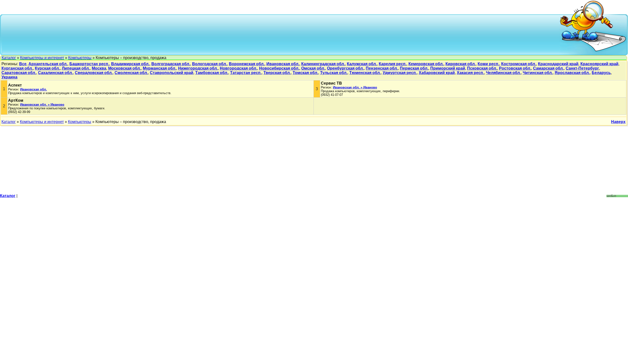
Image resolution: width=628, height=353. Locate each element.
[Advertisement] (281, 34)
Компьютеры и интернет (42, 58)
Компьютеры (80, 58)
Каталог (9, 58)
